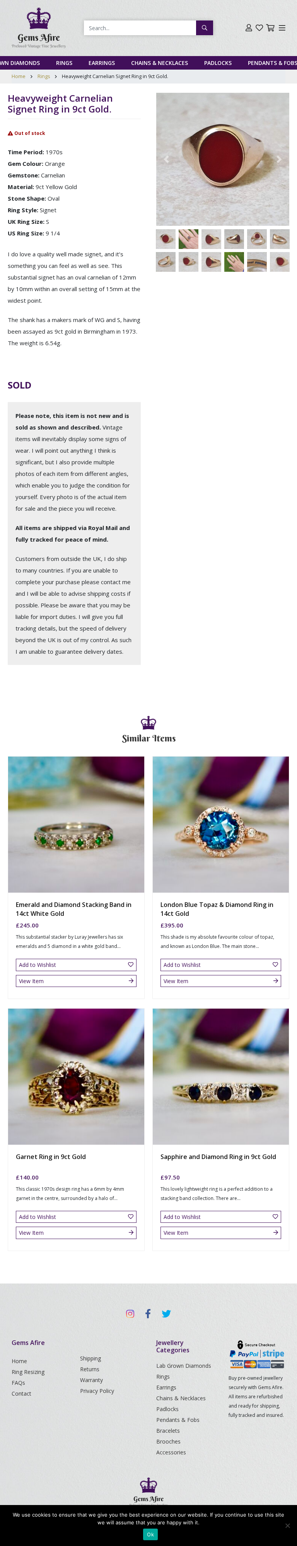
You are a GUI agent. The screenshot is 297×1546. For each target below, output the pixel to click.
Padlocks (218, 62)
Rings (64, 62)
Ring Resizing (28, 1372)
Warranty (91, 1380)
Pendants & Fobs (178, 1419)
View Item (31, 981)
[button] (166, 159)
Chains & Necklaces (159, 62)
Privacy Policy (97, 1390)
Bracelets (168, 1430)
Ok (150, 1534)
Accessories (171, 1452)
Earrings (102, 62)
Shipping (90, 1358)
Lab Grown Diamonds (183, 1365)
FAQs (18, 1382)
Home (19, 76)
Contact (21, 1393)
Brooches (168, 1441)
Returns (89, 1369)
